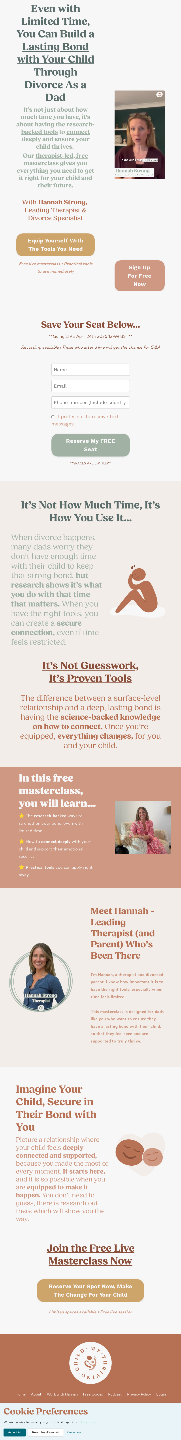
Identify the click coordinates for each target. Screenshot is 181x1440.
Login (161, 1395)
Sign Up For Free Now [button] (139, 275)
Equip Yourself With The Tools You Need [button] (55, 244)
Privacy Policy (139, 1395)
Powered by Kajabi (90, 1428)
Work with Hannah (62, 1395)
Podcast (115, 1395)
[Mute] (160, 175)
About (36, 1395)
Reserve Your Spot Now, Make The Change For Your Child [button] (90, 1290)
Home (20, 1395)
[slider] (144, 175)
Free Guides (93, 1395)
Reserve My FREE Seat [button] (90, 445)
